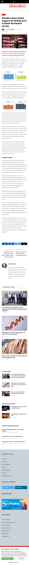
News (3, 14)
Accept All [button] (7, 558)
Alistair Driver (10, 29)
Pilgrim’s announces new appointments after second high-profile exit (21, 253)
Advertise (4, 458)
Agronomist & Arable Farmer (9, 522)
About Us (4, 467)
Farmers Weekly (6, 519)
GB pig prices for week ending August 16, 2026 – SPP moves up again (13, 333)
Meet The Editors (6, 464)
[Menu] (2, 1)
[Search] (27, 1)
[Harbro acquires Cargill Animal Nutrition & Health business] (6, 393)
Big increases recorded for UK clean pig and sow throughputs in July (14, 356)
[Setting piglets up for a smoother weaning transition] (6, 408)
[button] (14, 562)
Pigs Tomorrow (5, 530)
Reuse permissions (6, 475)
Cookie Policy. (23, 555)
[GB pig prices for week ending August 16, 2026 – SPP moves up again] (14, 323)
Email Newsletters (6, 470)
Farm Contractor (6, 525)
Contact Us (4, 461)
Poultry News (5, 533)
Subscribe (4, 472)
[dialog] (14, 556)
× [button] (27, 548)
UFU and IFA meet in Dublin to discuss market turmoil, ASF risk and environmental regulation (14, 309)
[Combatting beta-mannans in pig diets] (6, 415)
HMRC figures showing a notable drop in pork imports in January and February (14, 181)
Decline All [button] (21, 558)
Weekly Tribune (5, 536)
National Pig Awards (7, 528)
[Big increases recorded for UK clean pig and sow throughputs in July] (14, 346)
